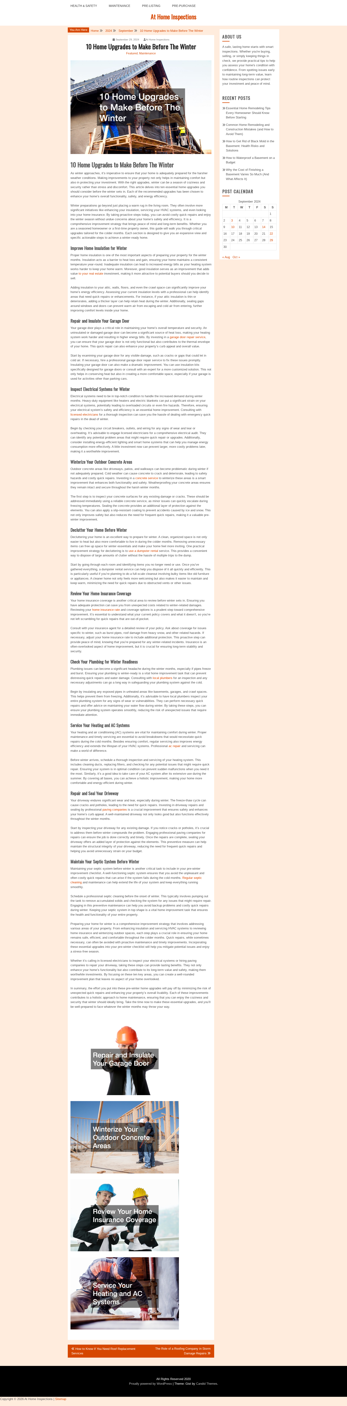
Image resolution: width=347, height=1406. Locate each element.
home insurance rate (106, 609)
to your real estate (91, 273)
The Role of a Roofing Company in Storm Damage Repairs (183, 1351)
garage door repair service (187, 337)
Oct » (236, 257)
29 (271, 240)
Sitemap (60, 1399)
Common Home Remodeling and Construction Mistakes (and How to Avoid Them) (249, 129)
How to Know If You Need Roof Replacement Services (103, 1351)
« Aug (226, 257)
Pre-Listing (151, 5)
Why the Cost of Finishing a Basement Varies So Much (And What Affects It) (247, 174)
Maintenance (119, 5)
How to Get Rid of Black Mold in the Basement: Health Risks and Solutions (250, 146)
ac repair (175, 746)
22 (271, 233)
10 (232, 227)
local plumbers (162, 678)
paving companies (114, 809)
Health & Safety (83, 5)
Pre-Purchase (184, 5)
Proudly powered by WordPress (150, 1383)
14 (263, 227)
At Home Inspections (173, 16)
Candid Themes (206, 1383)
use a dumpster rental (143, 551)
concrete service (146, 478)
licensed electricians (84, 414)
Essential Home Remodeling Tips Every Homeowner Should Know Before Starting (248, 113)
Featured (132, 53)
